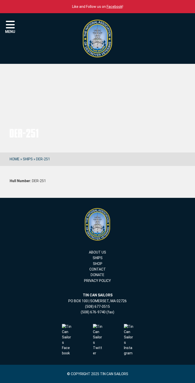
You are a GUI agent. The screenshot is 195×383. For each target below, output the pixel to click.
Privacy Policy (97, 281)
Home (15, 159)
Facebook (114, 7)
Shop (97, 264)
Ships (28, 159)
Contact (97, 269)
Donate (97, 275)
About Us (97, 252)
